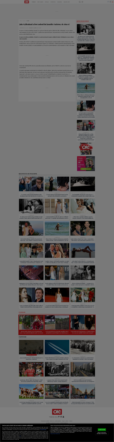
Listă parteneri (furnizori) (55, 433)
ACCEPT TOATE (101, 429)
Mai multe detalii (43, 429)
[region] (57, 432)
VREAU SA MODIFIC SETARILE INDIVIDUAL (102, 433)
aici (20, 435)
